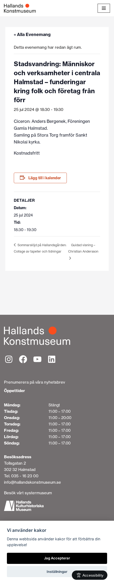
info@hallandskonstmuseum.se (32, 482)
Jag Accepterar (57, 558)
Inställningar (57, 571)
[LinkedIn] (51, 359)
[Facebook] (23, 359)
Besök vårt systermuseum (28, 492)
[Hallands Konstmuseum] (20, 8)
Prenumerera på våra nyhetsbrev (34, 382)
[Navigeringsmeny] (104, 8)
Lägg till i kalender (44, 178)
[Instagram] (9, 359)
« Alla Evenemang (32, 34)
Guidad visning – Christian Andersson (83, 248)
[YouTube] (37, 359)
